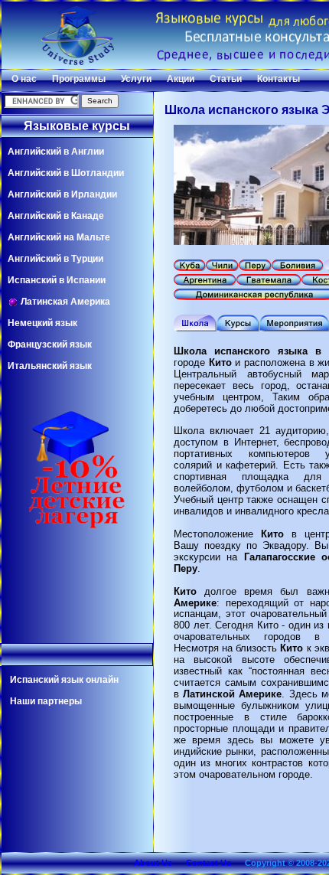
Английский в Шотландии (66, 173)
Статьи (226, 78)
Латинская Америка (64, 301)
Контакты (278, 78)
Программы (79, 78)
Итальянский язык (50, 366)
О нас (24, 78)
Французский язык (50, 344)
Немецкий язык (42, 323)
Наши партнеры (46, 701)
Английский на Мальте (59, 237)
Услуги (136, 78)
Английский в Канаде (56, 216)
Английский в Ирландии (62, 194)
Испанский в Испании (57, 280)
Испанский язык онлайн (64, 679)
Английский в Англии (56, 151)
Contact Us (208, 862)
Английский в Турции (55, 258)
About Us (153, 862)
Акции (180, 78)
